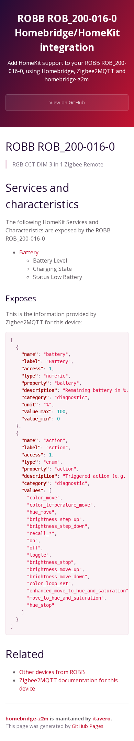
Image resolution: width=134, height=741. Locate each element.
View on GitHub (67, 102)
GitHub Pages (87, 726)
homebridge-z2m (26, 718)
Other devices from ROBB (52, 672)
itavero (101, 718)
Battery (28, 252)
